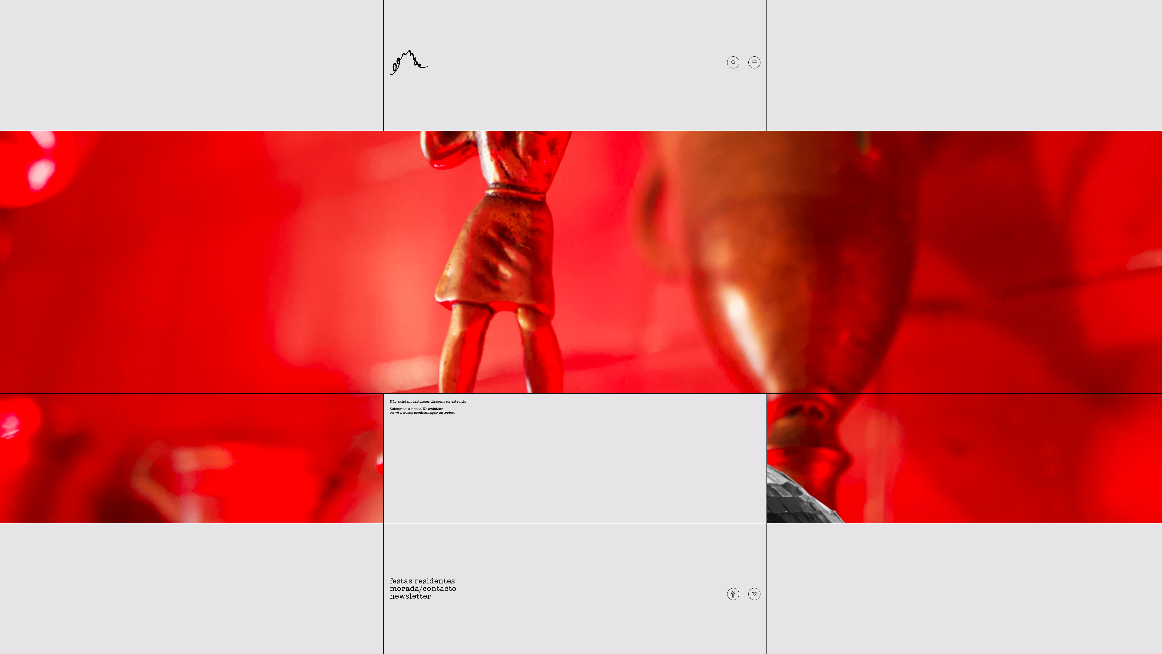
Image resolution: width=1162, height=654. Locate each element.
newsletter (410, 596)
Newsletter (432, 408)
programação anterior (434, 412)
